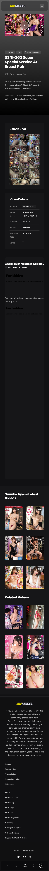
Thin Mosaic (28, 212)
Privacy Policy (10, 774)
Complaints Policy (12, 779)
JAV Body (8, 813)
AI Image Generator (12, 828)
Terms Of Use (10, 769)
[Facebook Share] (24, 857)
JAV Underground (12, 818)
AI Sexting (9, 823)
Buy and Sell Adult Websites (16, 838)
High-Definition (29, 216)
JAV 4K (8, 793)
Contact (8, 764)
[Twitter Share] (18, 857)
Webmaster (9, 784)
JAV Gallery (9, 803)
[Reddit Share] (30, 857)
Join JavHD (24, 866)
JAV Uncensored (11, 798)
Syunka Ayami (28, 206)
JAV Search (9, 808)
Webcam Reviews (12, 833)
